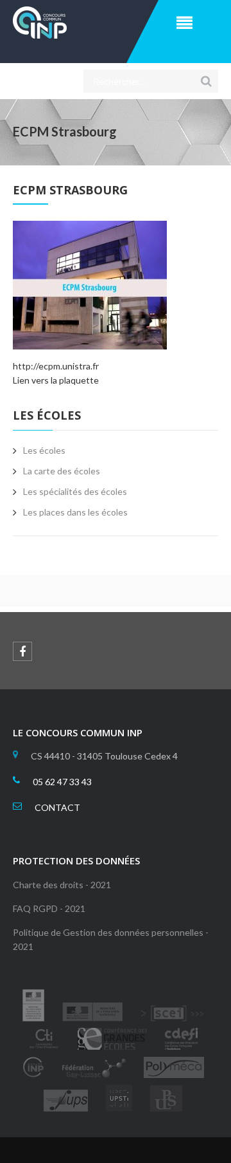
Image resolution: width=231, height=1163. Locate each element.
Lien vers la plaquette (56, 380)
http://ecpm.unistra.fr (56, 365)
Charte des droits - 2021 (62, 884)
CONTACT (57, 807)
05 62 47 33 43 (62, 781)
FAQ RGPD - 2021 (49, 908)
